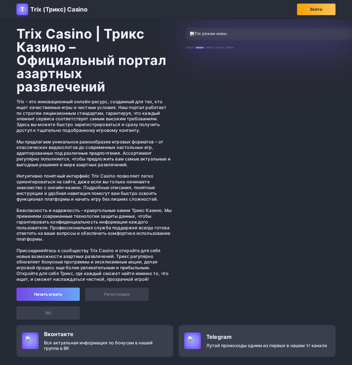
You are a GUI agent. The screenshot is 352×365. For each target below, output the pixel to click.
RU (48, 312)
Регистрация (117, 294)
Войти (316, 9)
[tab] (190, 47)
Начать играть (48, 294)
